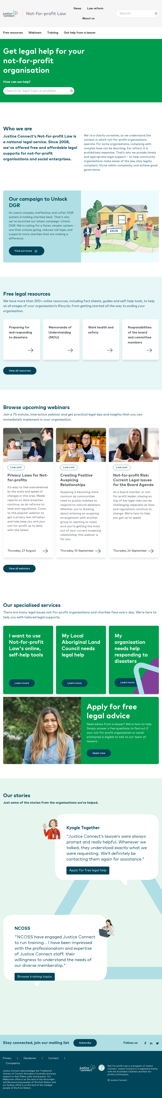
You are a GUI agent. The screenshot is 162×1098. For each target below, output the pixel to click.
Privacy (7, 1058)
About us (88, 18)
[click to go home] (34, 13)
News (77, 8)
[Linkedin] (151, 1042)
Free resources (13, 32)
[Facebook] (144, 1042)
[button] (137, 13)
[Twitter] (157, 1042)
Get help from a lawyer (80, 32)
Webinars (34, 32)
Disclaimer (30, 1058)
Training (52, 32)
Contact (53, 1058)
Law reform (95, 8)
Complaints (13, 1063)
